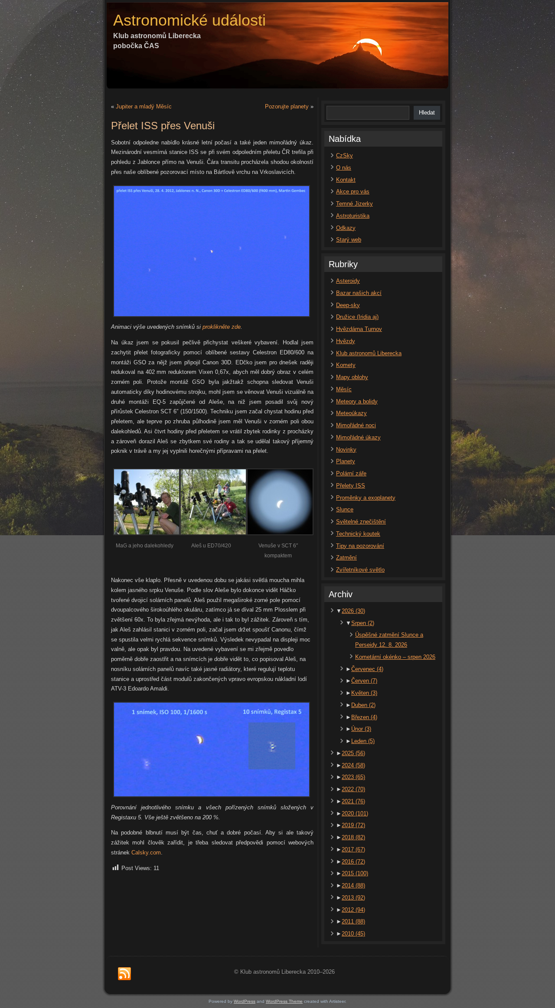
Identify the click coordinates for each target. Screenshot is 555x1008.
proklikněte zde (221, 327)
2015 (355, 873)
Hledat (427, 112)
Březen (364, 717)
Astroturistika (352, 216)
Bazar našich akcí (359, 293)
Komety (346, 365)
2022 (353, 789)
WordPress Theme (284, 1001)
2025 (353, 753)
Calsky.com (146, 852)
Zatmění (346, 557)
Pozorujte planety (287, 106)
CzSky (344, 155)
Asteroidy (348, 281)
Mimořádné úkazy (358, 437)
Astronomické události (189, 20)
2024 (353, 765)
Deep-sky (348, 305)
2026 (353, 611)
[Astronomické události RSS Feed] (124, 974)
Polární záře (351, 473)
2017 (353, 849)
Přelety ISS (350, 485)
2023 (353, 777)
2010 (353, 933)
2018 (353, 837)
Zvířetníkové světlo (360, 569)
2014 (353, 885)
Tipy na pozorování (360, 546)
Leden (363, 741)
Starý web (348, 239)
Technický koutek (358, 533)
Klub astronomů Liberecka (369, 353)
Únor (361, 729)
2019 (353, 825)
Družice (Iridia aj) (357, 317)
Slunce (344, 509)
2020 (355, 813)
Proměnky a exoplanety (365, 497)
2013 (353, 897)
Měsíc (344, 389)
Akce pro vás (352, 191)
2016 (353, 861)
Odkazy (346, 228)
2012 (353, 910)
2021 (353, 801)
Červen (364, 680)
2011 (353, 921)
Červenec (367, 669)
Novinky (346, 449)
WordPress (244, 1001)
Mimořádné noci (356, 425)
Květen (364, 693)
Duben (363, 705)
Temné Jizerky (354, 203)
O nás (343, 167)
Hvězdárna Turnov (359, 329)
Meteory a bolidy (357, 401)
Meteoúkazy (351, 413)
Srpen (362, 623)
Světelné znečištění (361, 521)
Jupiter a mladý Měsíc (144, 106)
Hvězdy (345, 341)
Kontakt (346, 180)
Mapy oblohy (352, 377)
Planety (345, 461)
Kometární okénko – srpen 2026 (395, 657)
